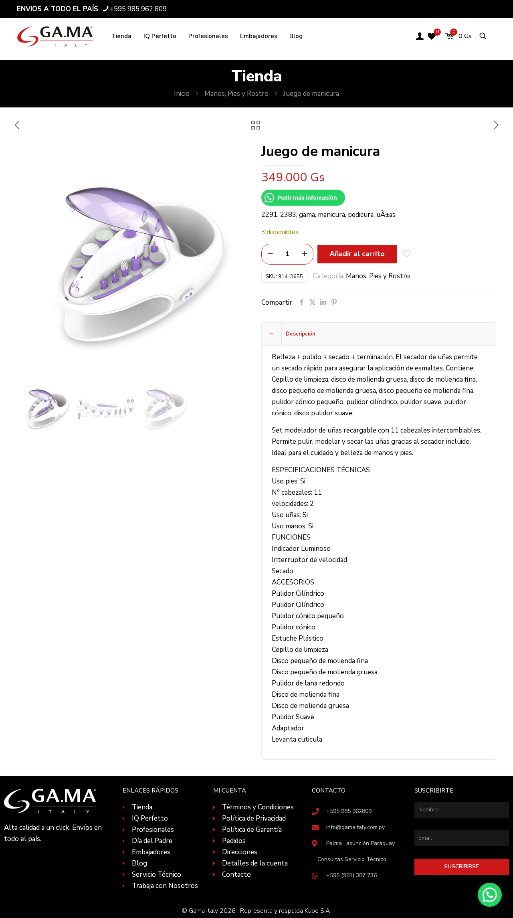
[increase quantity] (304, 254)
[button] (490, 895)
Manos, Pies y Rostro (236, 93)
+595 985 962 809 (138, 9)
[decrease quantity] (270, 254)
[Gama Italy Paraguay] (55, 36)
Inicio (182, 93)
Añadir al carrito (357, 254)
